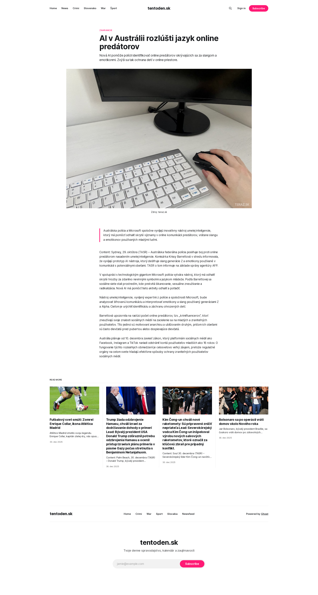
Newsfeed (188, 513)
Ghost (264, 513)
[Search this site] (230, 8)
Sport (159, 513)
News (64, 8)
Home (53, 8)
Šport (113, 8)
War (103, 8)
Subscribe (258, 8)
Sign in (241, 8)
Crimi (76, 8)
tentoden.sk (159, 8)
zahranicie (105, 30)
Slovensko (90, 8)
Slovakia (172, 513)
